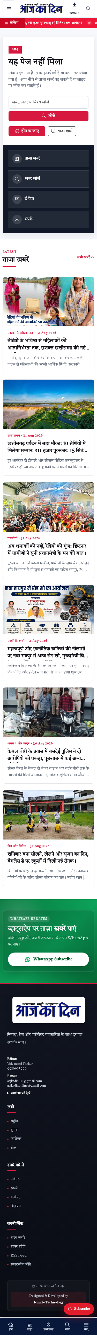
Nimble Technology (48, 1302)
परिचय (15, 1179)
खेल (13, 1148)
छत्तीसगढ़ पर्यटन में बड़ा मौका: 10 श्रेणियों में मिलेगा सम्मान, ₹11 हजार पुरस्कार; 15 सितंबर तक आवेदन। (48, 451)
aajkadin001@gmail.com (24, 1081)
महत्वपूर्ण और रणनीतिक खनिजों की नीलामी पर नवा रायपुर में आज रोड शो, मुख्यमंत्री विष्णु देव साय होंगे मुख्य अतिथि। (48, 656)
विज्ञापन (16, 1206)
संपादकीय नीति (21, 1265)
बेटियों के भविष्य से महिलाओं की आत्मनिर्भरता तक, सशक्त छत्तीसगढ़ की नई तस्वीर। (46, 348)
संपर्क (14, 1189)
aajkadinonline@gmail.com (26, 1085)
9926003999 (17, 1068)
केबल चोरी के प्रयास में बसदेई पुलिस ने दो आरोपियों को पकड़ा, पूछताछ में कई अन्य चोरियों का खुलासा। (44, 759)
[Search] (88, 8)
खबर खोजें (18, 1247)
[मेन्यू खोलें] (9, 8)
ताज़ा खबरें (18, 1238)
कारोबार (16, 1139)
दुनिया (14, 1130)
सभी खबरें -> (85, 257)
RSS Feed (19, 1256)
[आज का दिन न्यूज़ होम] (42, 8)
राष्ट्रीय (14, 1121)
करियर (15, 1197)
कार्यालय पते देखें (20, 1093)
